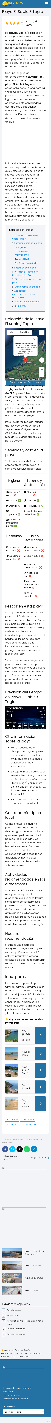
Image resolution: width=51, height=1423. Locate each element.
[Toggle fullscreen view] (41, 332)
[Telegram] (34, 1149)
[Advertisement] (25, 142)
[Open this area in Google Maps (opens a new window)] (10, 378)
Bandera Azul (12, 1124)
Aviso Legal (8, 1391)
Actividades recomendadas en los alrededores (23, 294)
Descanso (24, 258)
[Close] (34, 339)
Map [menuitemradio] (12, 332)
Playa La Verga (14, 1310)
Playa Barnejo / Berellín (11, 1157)
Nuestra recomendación (27, 301)
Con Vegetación (29, 1124)
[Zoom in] (41, 369)
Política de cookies (11, 1395)
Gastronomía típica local (27, 286)
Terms (43, 379)
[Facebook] (5, 1149)
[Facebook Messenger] (12, 1149)
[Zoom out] (41, 374)
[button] (25, 359)
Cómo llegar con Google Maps (25, 382)
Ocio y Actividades (28, 263)
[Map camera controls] (41, 360)
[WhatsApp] (27, 1149)
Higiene (22, 247)
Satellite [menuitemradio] (24, 332)
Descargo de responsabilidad (17, 1388)
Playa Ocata (13, 1315)
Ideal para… (20, 305)
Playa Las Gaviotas (16, 1334)
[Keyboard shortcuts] (17, 379)
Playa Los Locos (39, 1157)
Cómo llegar (19, 355)
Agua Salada (12, 1119)
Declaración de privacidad (15, 1398)
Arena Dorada (27, 1119)
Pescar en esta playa (25, 267)
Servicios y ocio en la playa (28, 242)
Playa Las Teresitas (16, 1328)
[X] (19, 1149)
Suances (37, 55)
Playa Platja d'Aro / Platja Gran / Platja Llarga (25, 1322)
